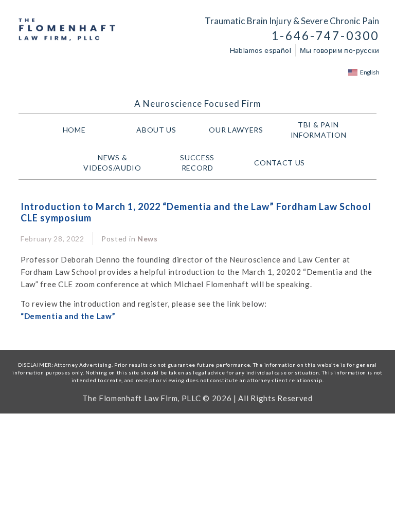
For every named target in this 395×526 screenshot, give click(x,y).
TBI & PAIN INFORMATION (319, 129)
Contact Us (279, 162)
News (147, 238)
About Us (156, 129)
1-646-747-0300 (325, 36)
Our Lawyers (236, 129)
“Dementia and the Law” (68, 316)
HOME (74, 129)
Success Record (197, 162)
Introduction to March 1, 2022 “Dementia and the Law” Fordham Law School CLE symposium (196, 212)
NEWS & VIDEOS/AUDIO (112, 162)
